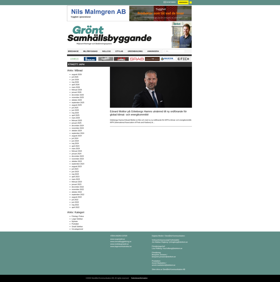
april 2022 (75, 207)
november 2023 (78, 159)
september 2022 (78, 194)
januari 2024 (76, 154)
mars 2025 (76, 118)
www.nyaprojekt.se (117, 239)
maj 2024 (75, 143)
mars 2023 (76, 179)
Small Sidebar (77, 226)
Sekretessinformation (139, 278)
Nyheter (75, 221)
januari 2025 (76, 123)
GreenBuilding (135, 51)
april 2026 (75, 85)
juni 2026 (75, 80)
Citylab (119, 51)
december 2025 (78, 95)
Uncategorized (77, 229)
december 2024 (78, 126)
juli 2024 (75, 138)
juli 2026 (75, 77)
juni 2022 (75, 202)
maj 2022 (75, 205)
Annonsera (183, 2)
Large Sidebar (77, 219)
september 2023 (78, 164)
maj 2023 (75, 174)
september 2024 (78, 133)
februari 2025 (77, 120)
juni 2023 (75, 172)
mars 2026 (76, 87)
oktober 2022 (77, 192)
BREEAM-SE (73, 51)
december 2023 (78, 156)
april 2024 (75, 146)
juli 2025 (75, 108)
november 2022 (78, 189)
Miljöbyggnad (90, 51)
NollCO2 (106, 51)
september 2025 (78, 102)
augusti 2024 (77, 136)
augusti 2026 (77, 74)
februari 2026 (77, 90)
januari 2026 (76, 92)
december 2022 (78, 187)
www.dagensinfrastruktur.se (121, 246)
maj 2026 (75, 82)
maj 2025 (75, 113)
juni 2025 (75, 110)
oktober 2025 (77, 100)
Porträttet (75, 224)
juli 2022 (75, 200)
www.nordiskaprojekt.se (119, 244)
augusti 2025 (77, 105)
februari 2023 (77, 182)
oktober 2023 (77, 161)
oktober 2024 (77, 131)
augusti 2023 (77, 166)
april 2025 (75, 115)
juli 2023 (75, 169)
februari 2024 (77, 151)
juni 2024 (75, 141)
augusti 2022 (77, 197)
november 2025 (78, 97)
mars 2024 (76, 148)
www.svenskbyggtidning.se (120, 241)
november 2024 (78, 128)
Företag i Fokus (78, 216)
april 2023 (75, 177)
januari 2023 (76, 184)
